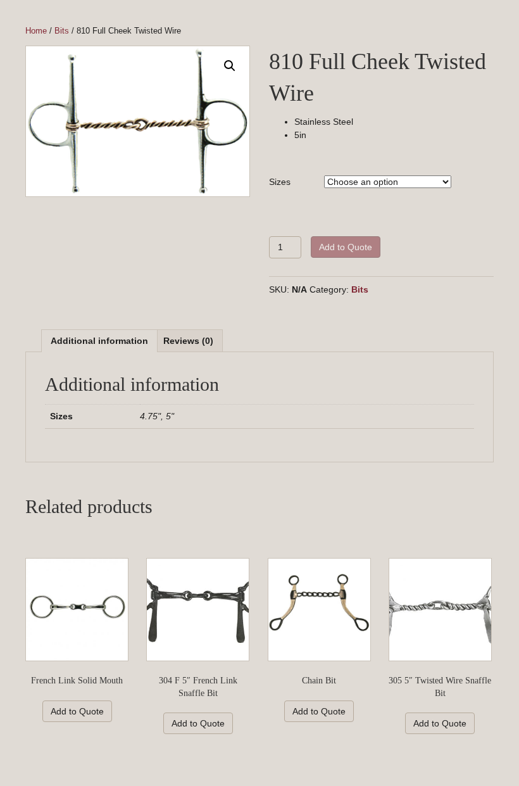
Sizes (280, 182)
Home (36, 30)
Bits (61, 30)
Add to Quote (345, 247)
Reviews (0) (188, 341)
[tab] (99, 340)
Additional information (99, 341)
